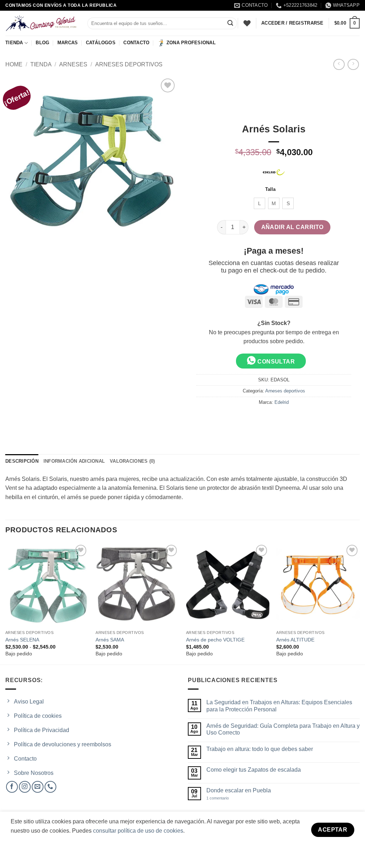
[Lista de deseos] (247, 23)
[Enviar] (230, 23)
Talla (270, 189)
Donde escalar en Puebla (238, 790)
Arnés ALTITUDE (295, 640)
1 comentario (223, 798)
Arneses (73, 64)
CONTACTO (136, 42)
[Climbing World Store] (41, 23)
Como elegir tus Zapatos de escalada (253, 770)
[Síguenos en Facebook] (12, 787)
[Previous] (5, 603)
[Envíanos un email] (37, 787)
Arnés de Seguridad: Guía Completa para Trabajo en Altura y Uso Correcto (283, 729)
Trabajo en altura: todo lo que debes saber (259, 749)
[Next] (359, 603)
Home (13, 64)
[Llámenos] (50, 787)
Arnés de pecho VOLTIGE (215, 640)
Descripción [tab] (21, 461)
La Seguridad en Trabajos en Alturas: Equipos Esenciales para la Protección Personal (279, 705)
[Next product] (338, 64)
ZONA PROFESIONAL (191, 42)
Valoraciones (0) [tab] (132, 461)
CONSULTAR (275, 362)
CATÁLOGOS (100, 42)
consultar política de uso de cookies (138, 831)
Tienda (41, 64)
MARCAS (67, 42)
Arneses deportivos (129, 64)
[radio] (259, 203)
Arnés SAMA (110, 640)
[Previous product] (353, 64)
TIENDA (14, 42)
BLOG (42, 42)
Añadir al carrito (292, 227)
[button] (347, 24)
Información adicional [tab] (74, 461)
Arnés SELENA (22, 640)
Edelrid (281, 402)
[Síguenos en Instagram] (25, 787)
